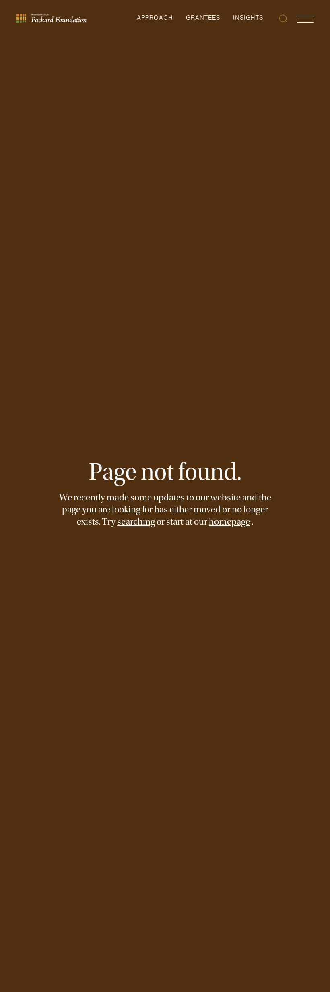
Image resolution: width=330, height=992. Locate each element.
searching (136, 521)
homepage (229, 521)
